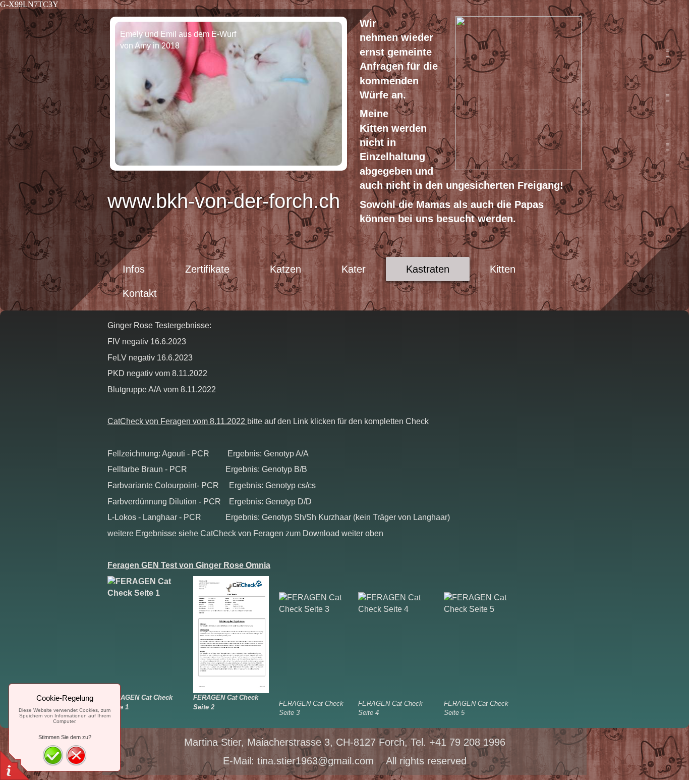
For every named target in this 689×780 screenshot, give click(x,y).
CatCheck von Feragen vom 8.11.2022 (177, 421)
